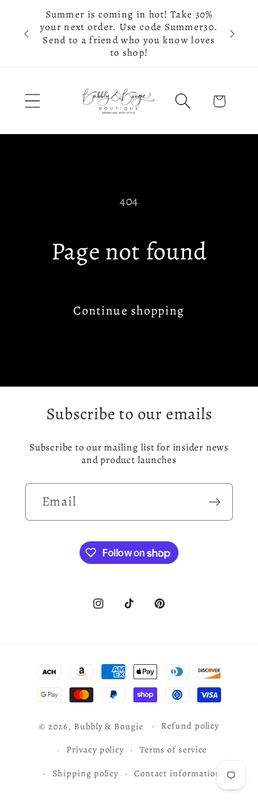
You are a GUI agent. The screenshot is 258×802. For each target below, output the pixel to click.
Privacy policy (95, 749)
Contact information (177, 773)
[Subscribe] (214, 502)
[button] (32, 101)
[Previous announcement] (26, 34)
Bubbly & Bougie (108, 725)
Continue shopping (128, 310)
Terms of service (173, 749)
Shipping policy (86, 773)
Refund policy (190, 725)
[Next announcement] (232, 34)
